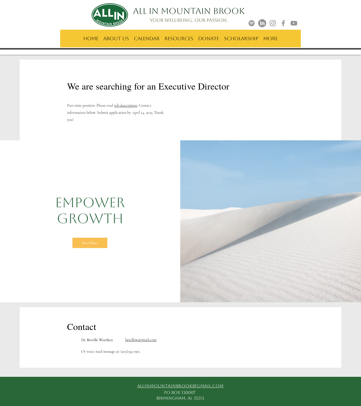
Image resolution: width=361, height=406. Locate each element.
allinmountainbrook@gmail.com (180, 385)
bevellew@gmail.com (140, 339)
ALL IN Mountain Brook (189, 11)
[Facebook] (283, 23)
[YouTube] (294, 23)
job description (125, 105)
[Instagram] (273, 23)
